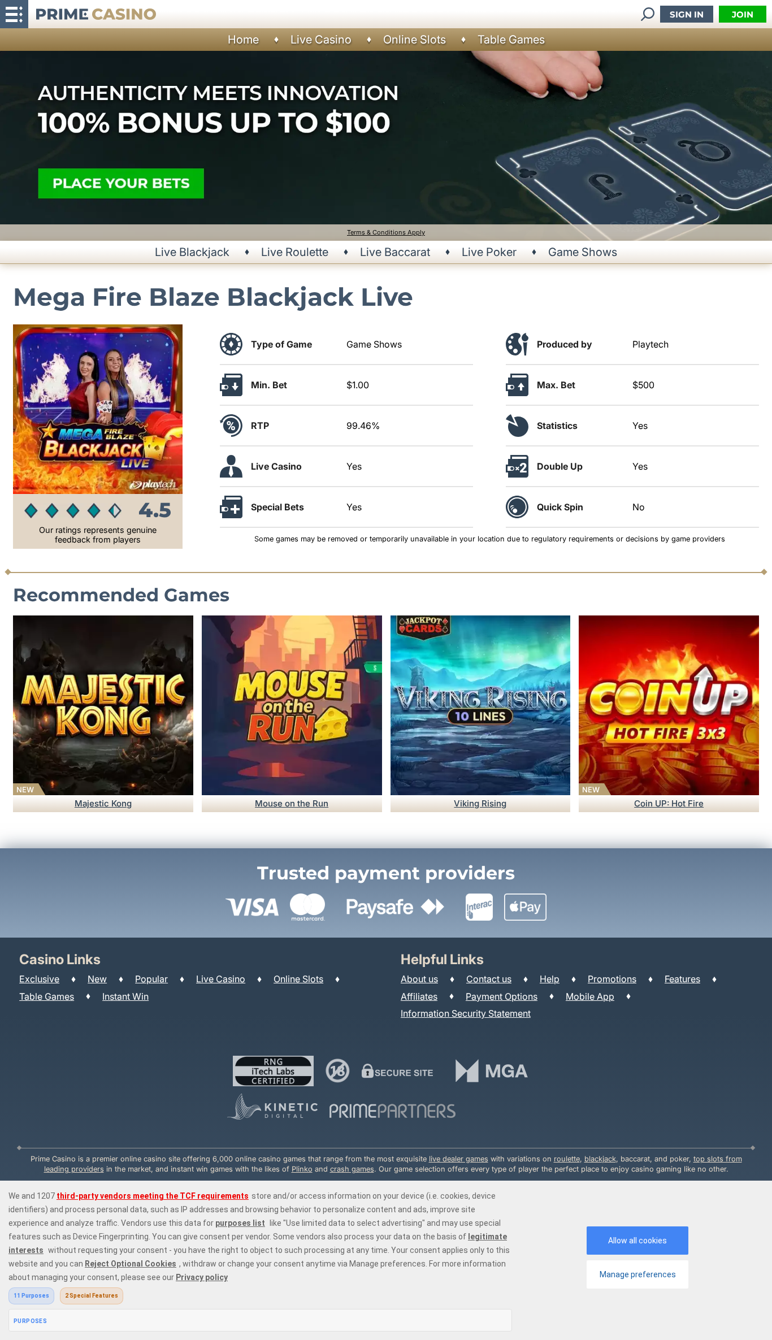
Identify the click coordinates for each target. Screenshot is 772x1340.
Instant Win (125, 996)
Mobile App (590, 996)
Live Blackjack (192, 252)
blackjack (600, 1159)
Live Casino (321, 39)
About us (419, 979)
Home (243, 39)
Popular (151, 979)
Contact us (488, 979)
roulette (567, 1159)
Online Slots (414, 39)
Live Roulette (294, 252)
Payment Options (501, 996)
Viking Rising (480, 803)
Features (682, 979)
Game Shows (582, 252)
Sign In (687, 14)
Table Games (511, 39)
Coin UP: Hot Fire (669, 803)
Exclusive (39, 979)
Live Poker (489, 252)
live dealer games (458, 1159)
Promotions (612, 979)
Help (550, 979)
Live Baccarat (395, 252)
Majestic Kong (103, 803)
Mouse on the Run (291, 803)
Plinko (302, 1169)
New (97, 979)
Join (742, 14)
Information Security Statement (466, 1013)
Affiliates (419, 996)
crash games (352, 1169)
